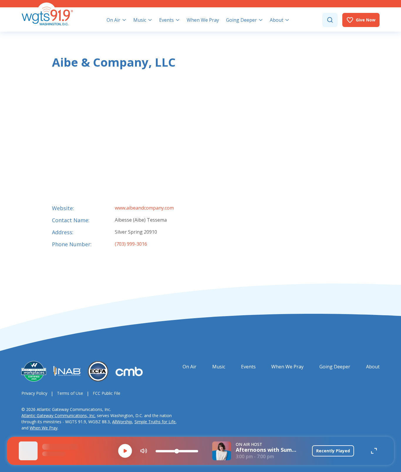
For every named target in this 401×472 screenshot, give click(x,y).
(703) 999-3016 (131, 244)
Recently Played (333, 451)
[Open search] (330, 20)
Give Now (365, 20)
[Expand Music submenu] (150, 20)
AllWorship (122, 421)
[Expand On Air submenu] (124, 20)
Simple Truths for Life (155, 421)
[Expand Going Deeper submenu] (261, 20)
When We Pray (44, 428)
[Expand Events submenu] (178, 20)
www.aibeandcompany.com (144, 208)
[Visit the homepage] (47, 14)
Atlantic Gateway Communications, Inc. (58, 415)
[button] (125, 451)
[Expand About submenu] (287, 20)
